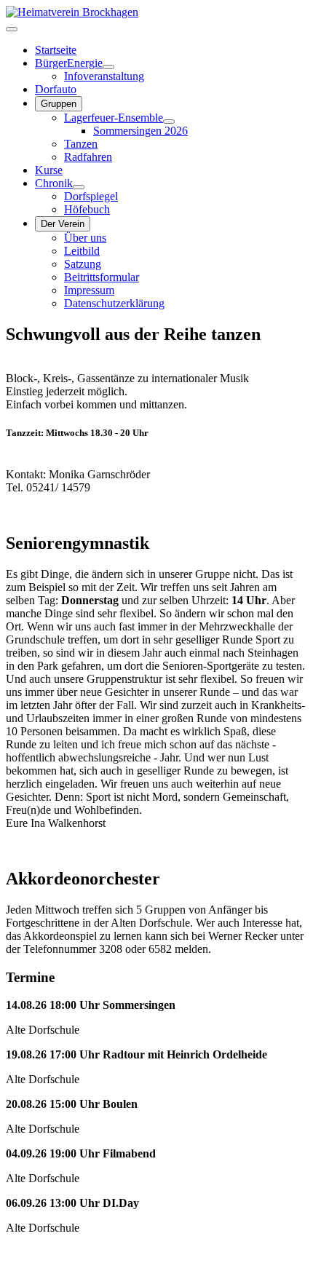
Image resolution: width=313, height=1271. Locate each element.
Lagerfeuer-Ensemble (113, 117)
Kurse (49, 170)
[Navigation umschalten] (11, 29)
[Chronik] (78, 187)
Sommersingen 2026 (140, 130)
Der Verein (62, 223)
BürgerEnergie (69, 63)
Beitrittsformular (101, 277)
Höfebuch (87, 209)
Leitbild (82, 251)
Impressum (89, 290)
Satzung (82, 264)
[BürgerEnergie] (108, 67)
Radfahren (88, 157)
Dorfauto (55, 89)
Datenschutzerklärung (114, 303)
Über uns (85, 237)
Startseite (55, 50)
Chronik (54, 183)
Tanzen (81, 144)
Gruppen (58, 103)
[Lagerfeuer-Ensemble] (169, 121)
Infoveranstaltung (104, 76)
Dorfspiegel (91, 196)
